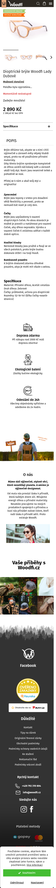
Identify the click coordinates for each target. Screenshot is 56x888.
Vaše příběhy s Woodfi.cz (28, 565)
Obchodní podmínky (28, 743)
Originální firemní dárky (28, 738)
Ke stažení (28, 754)
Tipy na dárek (28, 732)
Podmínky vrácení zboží (28, 764)
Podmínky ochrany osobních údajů (28, 748)
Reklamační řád (28, 759)
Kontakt (28, 727)
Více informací (35, 865)
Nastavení (37, 882)
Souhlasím (28, 872)
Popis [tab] (11, 141)
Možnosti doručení (13, 81)
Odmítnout (17, 882)
